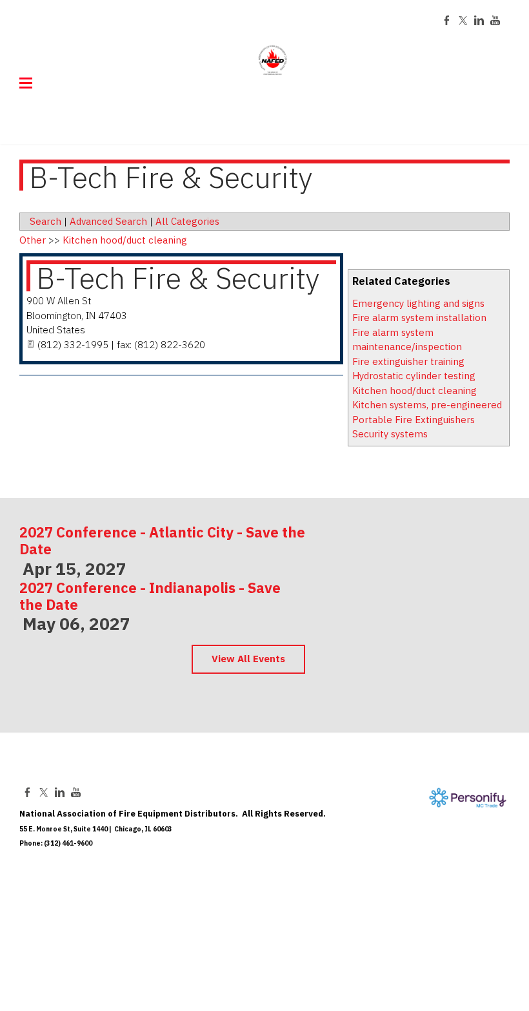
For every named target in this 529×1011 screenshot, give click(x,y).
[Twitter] (463, 20)
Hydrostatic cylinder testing (413, 376)
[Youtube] (495, 20)
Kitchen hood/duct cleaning (414, 390)
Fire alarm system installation (419, 317)
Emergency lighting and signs (418, 303)
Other (32, 240)
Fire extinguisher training (408, 361)
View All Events (248, 658)
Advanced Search (108, 221)
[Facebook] (447, 20)
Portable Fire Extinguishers (413, 419)
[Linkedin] (479, 20)
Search (45, 221)
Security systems (390, 434)
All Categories (187, 221)
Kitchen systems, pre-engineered (427, 405)
